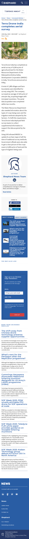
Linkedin (16, 209)
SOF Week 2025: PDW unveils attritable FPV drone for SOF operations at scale (14, 403)
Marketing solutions (7, 525)
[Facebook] (7, 494)
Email (7, 289)
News (8, 18)
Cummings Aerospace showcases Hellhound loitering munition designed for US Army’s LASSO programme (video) (13, 379)
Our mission (5, 521)
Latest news (5, 505)
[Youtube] (16, 494)
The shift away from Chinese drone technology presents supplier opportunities (12, 334)
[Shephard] (8, 3)
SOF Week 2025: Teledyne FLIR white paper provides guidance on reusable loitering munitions (14, 428)
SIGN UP (17, 314)
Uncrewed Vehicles (17, 18)
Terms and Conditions (11, 532)
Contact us (4, 512)
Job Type (8, 297)
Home (3, 18)
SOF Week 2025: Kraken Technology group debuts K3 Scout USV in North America (13, 452)
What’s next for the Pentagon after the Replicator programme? (13, 356)
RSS (2, 39)
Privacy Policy (13, 306)
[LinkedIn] (2, 494)
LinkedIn (14, 180)
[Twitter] (12, 494)
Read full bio (7, 192)
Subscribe (4, 509)
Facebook (16, 202)
